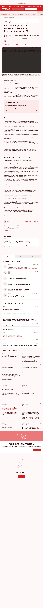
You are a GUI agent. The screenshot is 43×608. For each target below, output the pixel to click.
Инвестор (15, 11)
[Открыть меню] (6, 6)
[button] (17, 450)
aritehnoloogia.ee (36, 6)
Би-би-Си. (24, 38)
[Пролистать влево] (6, 111)
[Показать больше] (40, 6)
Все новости (4, 11)
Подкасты (31, 11)
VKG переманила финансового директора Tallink (21, 284)
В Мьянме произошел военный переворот (8, 91)
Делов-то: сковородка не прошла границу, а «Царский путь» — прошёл (21, 345)
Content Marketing (26, 423)
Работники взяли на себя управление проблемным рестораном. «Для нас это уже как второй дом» (10, 388)
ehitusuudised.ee (22, 6)
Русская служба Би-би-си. (22, 198)
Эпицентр (10, 11)
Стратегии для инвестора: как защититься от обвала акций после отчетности (21, 340)
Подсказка (36, 11)
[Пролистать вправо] (36, 111)
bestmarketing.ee (16, 6)
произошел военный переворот (28, 121)
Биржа (9, 271)
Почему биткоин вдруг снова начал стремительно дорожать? (17, 325)
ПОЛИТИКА (6, 17)
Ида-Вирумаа (21, 11)
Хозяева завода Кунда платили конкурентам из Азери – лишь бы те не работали (29, 369)
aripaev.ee (10, 6)
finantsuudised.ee (29, 6)
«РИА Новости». (31, 168)
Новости (10, 264)
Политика (6, 230)
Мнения (26, 11)
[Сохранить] (13, 88)
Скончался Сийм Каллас (8, 329)
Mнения (4, 343)
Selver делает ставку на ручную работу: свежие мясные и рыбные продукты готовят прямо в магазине (24, 243)
